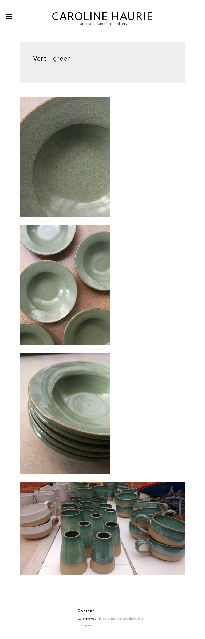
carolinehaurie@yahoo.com (123, 619)
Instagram (85, 625)
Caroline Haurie (102, 16)
